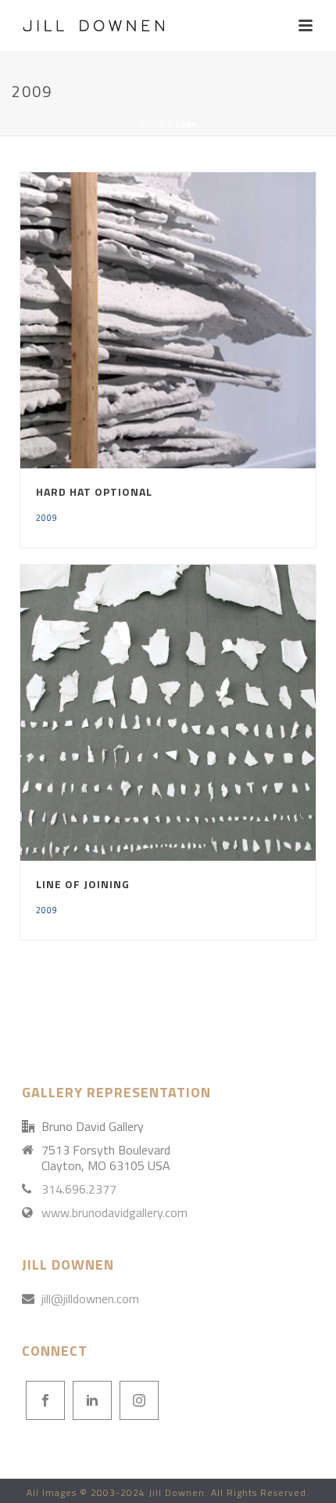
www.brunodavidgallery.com (114, 1212)
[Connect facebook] (45, 1400)
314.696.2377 (78, 1189)
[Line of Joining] (201, 712)
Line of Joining (83, 884)
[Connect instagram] (139, 1400)
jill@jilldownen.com (90, 1299)
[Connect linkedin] (92, 1400)
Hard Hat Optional (94, 491)
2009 (47, 517)
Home (153, 125)
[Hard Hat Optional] (201, 320)
